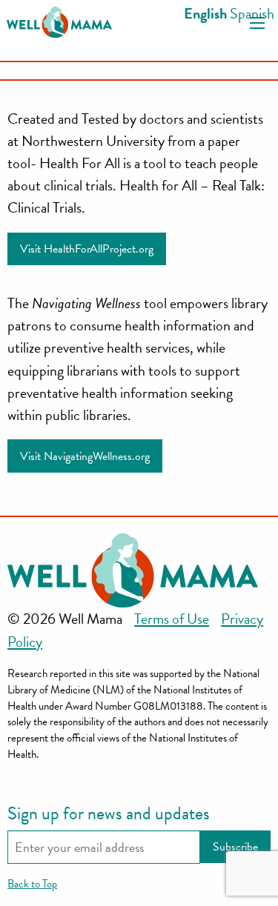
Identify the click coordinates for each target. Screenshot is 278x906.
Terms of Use (171, 618)
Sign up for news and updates (108, 813)
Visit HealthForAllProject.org (86, 249)
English (205, 13)
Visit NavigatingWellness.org (85, 456)
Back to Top (32, 884)
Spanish (252, 13)
